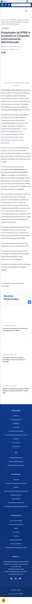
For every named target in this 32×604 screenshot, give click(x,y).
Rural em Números (16, 543)
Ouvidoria (16, 536)
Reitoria (16, 415)
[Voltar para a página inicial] (10, 11)
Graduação (16, 479)
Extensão (16, 487)
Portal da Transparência (16, 524)
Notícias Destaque (22, 20)
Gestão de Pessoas (16, 495)
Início (2, 20)
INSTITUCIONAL (10, 20)
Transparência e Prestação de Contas (16, 547)
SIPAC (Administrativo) (16, 461)
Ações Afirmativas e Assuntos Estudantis (16, 491)
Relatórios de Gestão (16, 540)
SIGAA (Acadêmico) (16, 457)
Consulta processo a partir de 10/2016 (16, 435)
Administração (16, 499)
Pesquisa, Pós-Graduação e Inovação (16, 483)
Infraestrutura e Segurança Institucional (16, 506)
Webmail (16, 439)
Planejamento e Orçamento (16, 502)
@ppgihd (4, 270)
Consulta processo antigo (16, 431)
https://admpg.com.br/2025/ (20, 246)
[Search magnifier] (30, 5)
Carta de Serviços (16, 419)
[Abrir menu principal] (27, 11)
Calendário (16, 423)
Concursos (16, 427)
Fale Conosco (16, 442)
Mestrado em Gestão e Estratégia (12, 178)
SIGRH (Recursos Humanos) (16, 465)
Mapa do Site (16, 446)
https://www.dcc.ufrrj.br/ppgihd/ (11, 259)
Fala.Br (16, 528)
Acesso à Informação (16, 520)
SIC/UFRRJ (16, 532)
